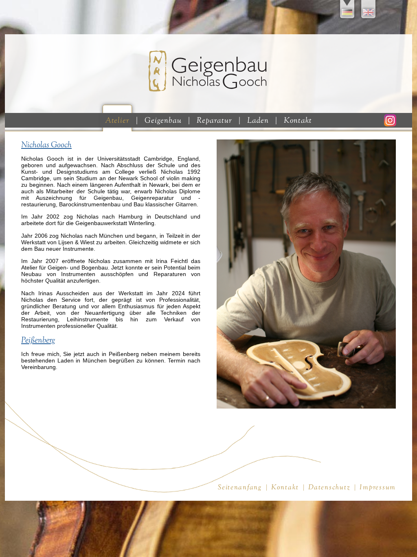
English (369, 10)
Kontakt (298, 120)
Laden (258, 120)
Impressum (378, 487)
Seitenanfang (240, 487)
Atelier (117, 120)
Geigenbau (163, 120)
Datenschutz (329, 487)
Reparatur (214, 120)
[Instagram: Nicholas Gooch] (390, 124)
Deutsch (347, 10)
